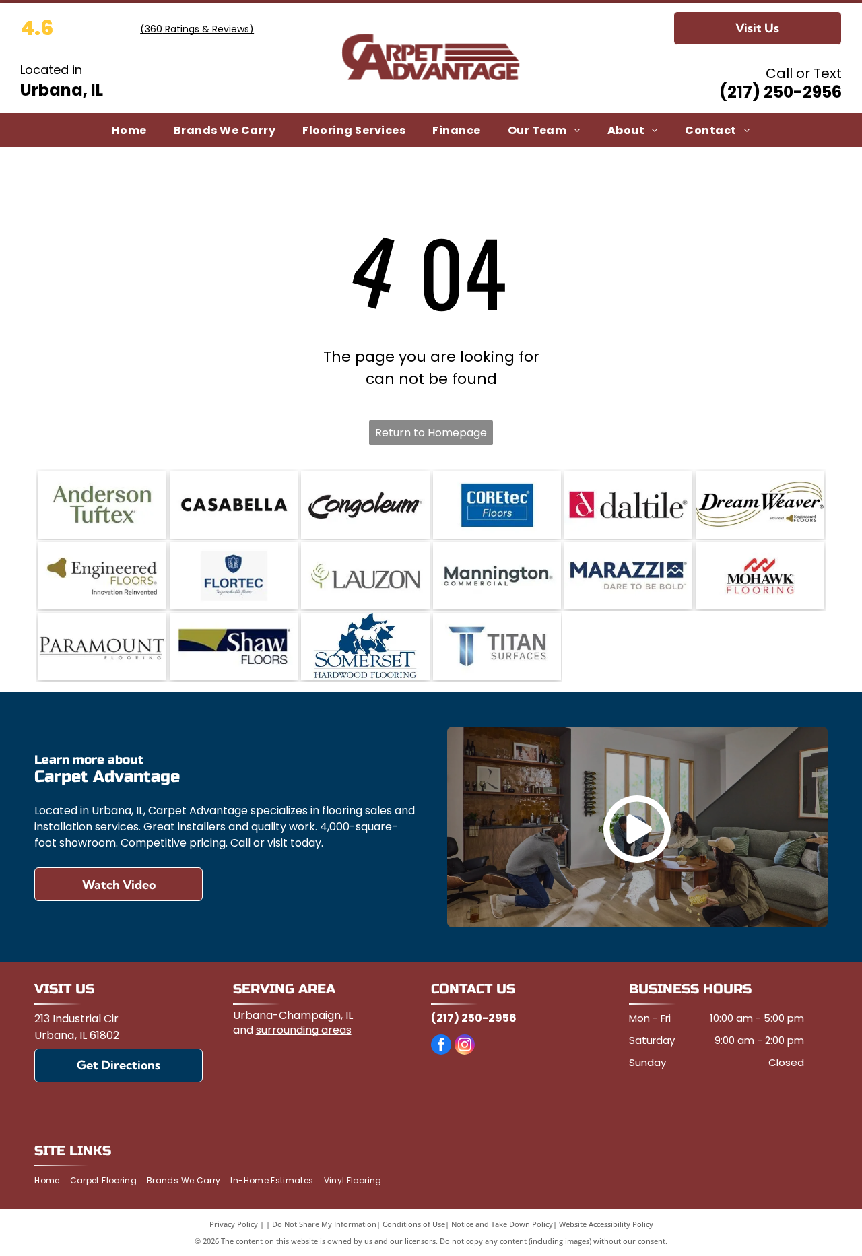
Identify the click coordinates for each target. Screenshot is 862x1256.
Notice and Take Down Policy (502, 1224)
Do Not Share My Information (324, 1224)
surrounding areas (304, 1030)
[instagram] (465, 1046)
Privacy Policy (233, 1224)
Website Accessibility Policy (606, 1224)
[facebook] (441, 1046)
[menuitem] (129, 129)
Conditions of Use (414, 1224)
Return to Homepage (431, 432)
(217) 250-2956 (780, 92)
